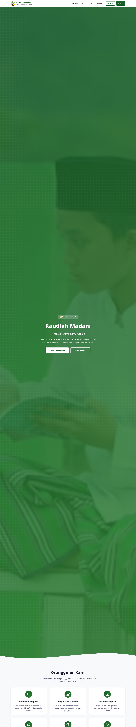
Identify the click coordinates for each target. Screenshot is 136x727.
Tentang (84, 3)
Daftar (120, 3)
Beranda (75, 3)
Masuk (110, 3)
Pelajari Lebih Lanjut (57, 350)
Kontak (100, 3)
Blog (92, 3)
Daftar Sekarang (80, 350)
